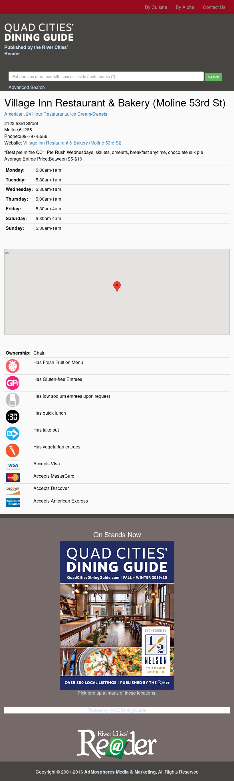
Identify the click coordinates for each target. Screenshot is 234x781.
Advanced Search (27, 87)
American (14, 113)
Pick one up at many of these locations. (117, 692)
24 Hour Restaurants (47, 113)
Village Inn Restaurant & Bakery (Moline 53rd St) (72, 142)
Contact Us (214, 7)
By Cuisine (156, 7)
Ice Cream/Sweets (88, 113)
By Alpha (185, 7)
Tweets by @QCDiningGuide (117, 710)
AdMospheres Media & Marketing (120, 771)
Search (213, 76)
